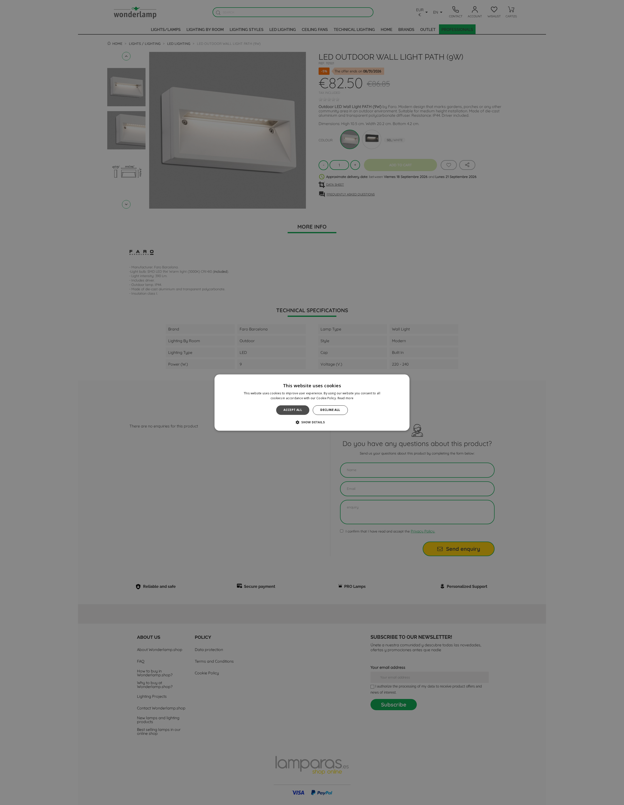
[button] (312, 422)
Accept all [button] (292, 410)
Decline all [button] (330, 410)
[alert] (312, 402)
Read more (346, 398)
